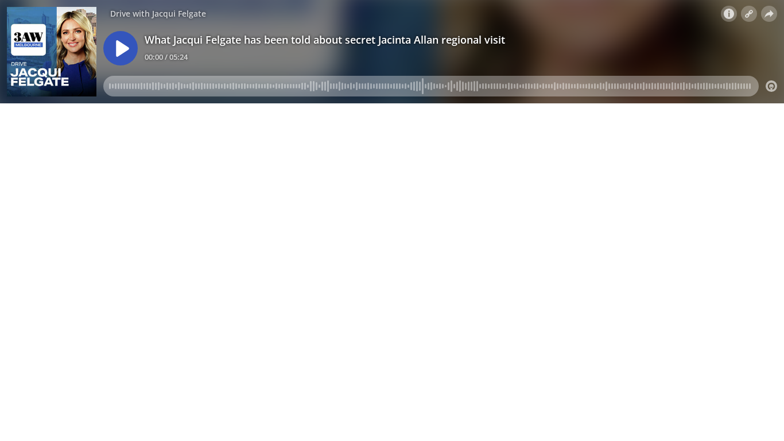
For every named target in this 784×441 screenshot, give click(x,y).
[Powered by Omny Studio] (771, 86)
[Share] (769, 14)
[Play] (120, 48)
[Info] (729, 14)
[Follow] (749, 14)
